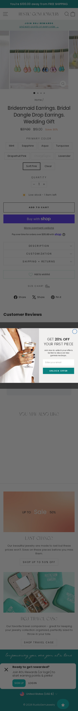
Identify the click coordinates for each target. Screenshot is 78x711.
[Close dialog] (74, 331)
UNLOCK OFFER (58, 370)
